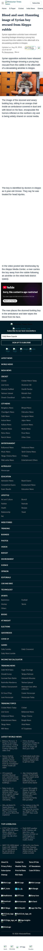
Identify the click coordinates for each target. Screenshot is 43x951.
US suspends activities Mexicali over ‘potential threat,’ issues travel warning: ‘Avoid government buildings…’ (10, 780)
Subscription (6, 873)
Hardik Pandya (27, 392)
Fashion (4, 506)
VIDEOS (4, 550)
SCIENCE (4, 568)
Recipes (24, 511)
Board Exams (26, 483)
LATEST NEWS (6, 361)
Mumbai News (6, 432)
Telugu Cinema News (8, 459)
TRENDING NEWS (8, 668)
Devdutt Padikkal (7, 392)
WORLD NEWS (7, 367)
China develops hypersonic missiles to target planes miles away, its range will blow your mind (31, 747)
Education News (28, 492)
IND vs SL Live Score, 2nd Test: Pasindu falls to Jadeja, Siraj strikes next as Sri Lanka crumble (31, 852)
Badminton (5, 603)
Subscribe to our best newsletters (21, 334)
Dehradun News (28, 415)
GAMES (4, 648)
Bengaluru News (7, 411)
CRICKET (4, 379)
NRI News (5, 731)
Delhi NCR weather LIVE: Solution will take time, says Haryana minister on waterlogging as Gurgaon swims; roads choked (30, 836)
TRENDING (5, 531)
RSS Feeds (19, 877)
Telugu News (6, 727)
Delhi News (5, 419)
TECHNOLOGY (7, 592)
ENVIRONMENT (7, 562)
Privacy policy (6, 869)
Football (24, 603)
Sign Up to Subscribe (21, 345)
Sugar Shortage (27, 673)
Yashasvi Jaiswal (7, 396)
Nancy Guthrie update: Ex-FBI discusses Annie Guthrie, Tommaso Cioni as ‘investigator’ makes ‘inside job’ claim (10, 764)
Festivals (25, 506)
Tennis (24, 607)
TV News (25, 459)
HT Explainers (27, 731)
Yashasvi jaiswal (27, 685)
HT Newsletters (34, 869)
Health (3, 511)
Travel (24, 515)
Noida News (26, 432)
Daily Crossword (28, 652)
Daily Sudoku (6, 652)
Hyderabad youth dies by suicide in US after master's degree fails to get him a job (31, 761)
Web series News (7, 463)
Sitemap (4, 877)
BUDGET (4, 556)
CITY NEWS (5, 406)
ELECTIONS (5, 629)
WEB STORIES (6, 525)
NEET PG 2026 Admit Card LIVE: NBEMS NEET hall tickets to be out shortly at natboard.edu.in (10, 852)
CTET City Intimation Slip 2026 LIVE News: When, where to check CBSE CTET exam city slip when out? (10, 836)
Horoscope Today (28, 700)
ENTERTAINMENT (8, 446)
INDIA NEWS (6, 373)
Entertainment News (8, 723)
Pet (2, 519)
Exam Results (6, 492)
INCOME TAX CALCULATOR (11, 662)
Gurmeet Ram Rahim (9, 681)
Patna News (5, 436)
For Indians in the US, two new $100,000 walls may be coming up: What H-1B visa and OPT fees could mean (31, 812)
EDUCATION (6, 479)
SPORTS (4, 599)
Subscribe (36, 3)
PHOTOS (4, 543)
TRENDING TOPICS (8, 706)
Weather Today (20, 869)
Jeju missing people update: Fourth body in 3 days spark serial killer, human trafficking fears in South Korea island (31, 780)
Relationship (5, 515)
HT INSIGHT (6, 623)
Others (3, 611)
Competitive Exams (8, 488)
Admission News (7, 483)
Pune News (26, 436)
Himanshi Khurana (28, 681)
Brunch (24, 502)
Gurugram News (28, 419)
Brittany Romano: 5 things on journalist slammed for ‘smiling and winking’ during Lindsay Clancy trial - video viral (10, 748)
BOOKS (4, 617)
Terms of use (34, 865)
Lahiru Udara (26, 400)
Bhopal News (26, 411)
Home (4, 8)
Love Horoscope (7, 700)
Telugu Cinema (27, 719)
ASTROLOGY (6, 469)
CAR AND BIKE (7, 586)
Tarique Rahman (27, 677)
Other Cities (26, 440)
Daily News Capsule (9, 339)
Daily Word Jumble (8, 656)
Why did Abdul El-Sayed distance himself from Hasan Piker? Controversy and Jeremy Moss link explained (10, 812)
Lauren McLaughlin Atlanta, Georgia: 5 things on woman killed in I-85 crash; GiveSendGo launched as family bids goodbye (30, 796)
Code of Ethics (34, 873)
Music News (5, 454)
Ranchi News (6, 440)
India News (31, 8)
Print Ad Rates (20, 873)
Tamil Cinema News (29, 454)
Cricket (21, 8)
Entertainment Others (30, 463)
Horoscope (5, 473)
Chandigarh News (7, 415)
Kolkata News (6, 427)
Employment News (28, 488)
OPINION (4, 574)
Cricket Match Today (29, 383)
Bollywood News (7, 450)
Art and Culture (7, 502)
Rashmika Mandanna (9, 685)
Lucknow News (27, 427)
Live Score (5, 388)
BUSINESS (5, 537)
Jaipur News (26, 423)
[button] (2, 3)
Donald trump (6, 677)
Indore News (6, 423)
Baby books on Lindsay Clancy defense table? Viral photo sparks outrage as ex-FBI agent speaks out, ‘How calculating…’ (10, 796)
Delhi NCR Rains (7, 673)
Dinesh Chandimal (8, 400)
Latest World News (11, 740)
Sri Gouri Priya (6, 696)
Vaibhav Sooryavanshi (9, 689)
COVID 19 (5, 642)
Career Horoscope (28, 696)
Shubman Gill (26, 388)
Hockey (4, 607)
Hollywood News (28, 450)
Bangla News (26, 723)
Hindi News (26, 727)
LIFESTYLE (5, 498)
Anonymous (8, 52)
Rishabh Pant (26, 396)
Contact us (19, 865)
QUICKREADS (6, 636)
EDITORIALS (6, 580)
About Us (4, 865)
